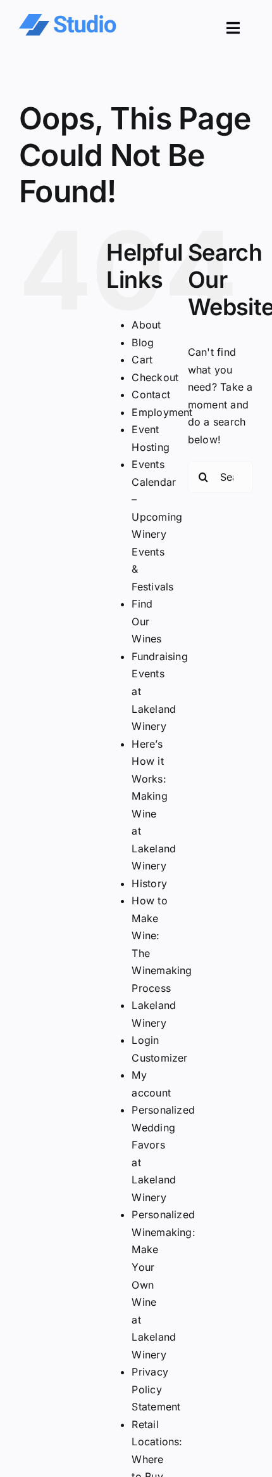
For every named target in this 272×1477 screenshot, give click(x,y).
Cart (142, 359)
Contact (151, 394)
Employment (162, 412)
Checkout (155, 377)
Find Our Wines (146, 621)
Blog (143, 342)
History (149, 883)
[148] (67, 19)
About (146, 324)
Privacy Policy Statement (156, 1389)
